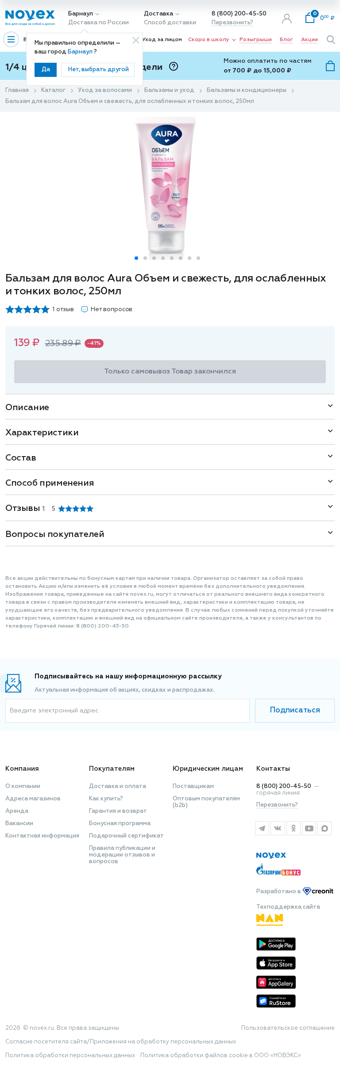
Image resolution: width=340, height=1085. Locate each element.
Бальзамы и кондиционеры (246, 90)
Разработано (279, 892)
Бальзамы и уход (169, 90)
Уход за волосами (105, 90)
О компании (22, 786)
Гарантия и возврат (118, 811)
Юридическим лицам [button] (208, 768)
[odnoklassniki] (293, 828)
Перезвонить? (232, 23)
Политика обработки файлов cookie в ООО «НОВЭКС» (220, 1055)
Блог (286, 39)
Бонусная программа (120, 823)
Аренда (16, 811)
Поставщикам (193, 786)
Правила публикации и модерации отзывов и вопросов (122, 854)
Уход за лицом (162, 39)
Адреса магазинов (33, 799)
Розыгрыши (256, 39)
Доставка (158, 14)
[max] (324, 828)
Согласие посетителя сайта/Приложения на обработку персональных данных (120, 1042)
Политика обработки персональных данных (70, 1055)
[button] (136, 258)
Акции (309, 39)
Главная (17, 90)
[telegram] (261, 828)
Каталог (53, 90)
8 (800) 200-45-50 (239, 14)
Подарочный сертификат (126, 836)
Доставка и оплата (117, 786)
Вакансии (19, 823)
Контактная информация (42, 836)
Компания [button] (22, 768)
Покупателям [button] (112, 768)
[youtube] (308, 828)
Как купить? (106, 799)
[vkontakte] (277, 828)
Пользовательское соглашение (288, 1028)
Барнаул (80, 14)
